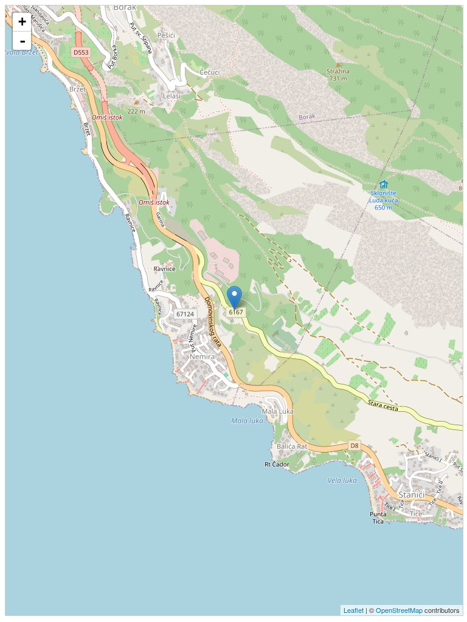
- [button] (22, 40)
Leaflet (354, 610)
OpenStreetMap (399, 610)
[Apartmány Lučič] (234, 297)
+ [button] (22, 21)
